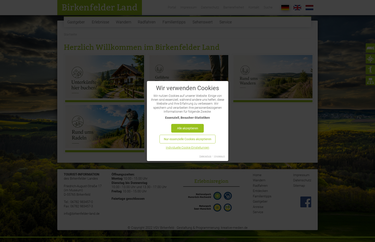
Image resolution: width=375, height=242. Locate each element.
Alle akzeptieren (187, 128)
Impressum (219, 156)
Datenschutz (205, 156)
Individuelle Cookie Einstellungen (187, 147)
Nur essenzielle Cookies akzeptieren (187, 139)
